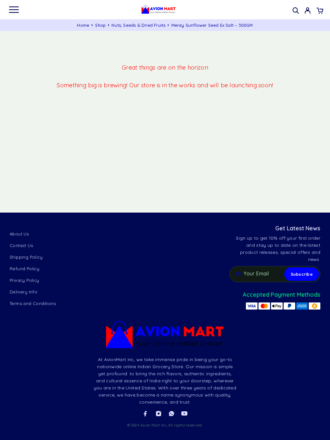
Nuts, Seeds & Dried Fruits (138, 25)
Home (83, 25)
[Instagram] (158, 413)
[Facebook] (145, 413)
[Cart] (319, 11)
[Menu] (14, 9)
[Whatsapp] (171, 413)
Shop (100, 25)
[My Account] (307, 11)
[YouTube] (184, 413)
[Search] (295, 10)
